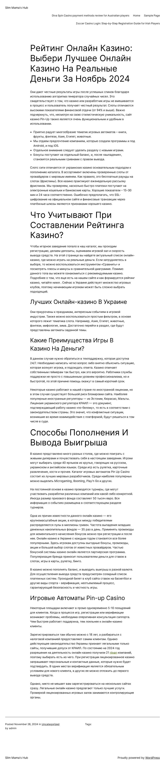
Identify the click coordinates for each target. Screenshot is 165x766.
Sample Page (152, 15)
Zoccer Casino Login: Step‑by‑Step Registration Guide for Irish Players (118, 23)
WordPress (152, 757)
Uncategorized (50, 724)
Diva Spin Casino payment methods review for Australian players (90, 15)
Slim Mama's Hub (16, 7)
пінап (113, 652)
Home (136, 15)
